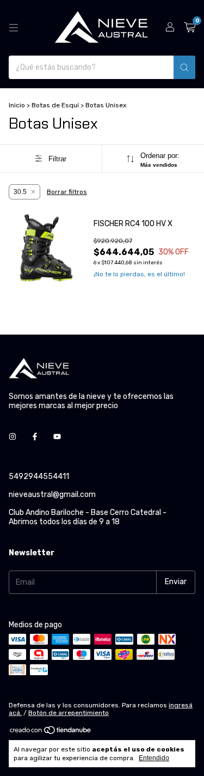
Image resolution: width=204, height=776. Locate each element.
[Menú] (13, 28)
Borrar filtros (67, 192)
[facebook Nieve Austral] (35, 436)
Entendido (154, 758)
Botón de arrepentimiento (68, 713)
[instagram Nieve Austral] (12, 436)
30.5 (20, 192)
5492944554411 (39, 476)
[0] (189, 27)
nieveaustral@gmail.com (52, 494)
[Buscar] (184, 67)
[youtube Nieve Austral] (57, 436)
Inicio (17, 105)
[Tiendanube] (51, 732)
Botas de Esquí (55, 105)
